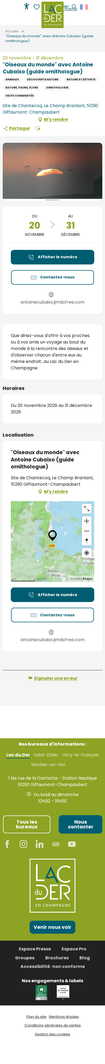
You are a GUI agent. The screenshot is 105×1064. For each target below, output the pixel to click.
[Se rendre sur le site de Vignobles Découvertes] (42, 992)
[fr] (84, 7)
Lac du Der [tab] (18, 755)
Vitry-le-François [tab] (80, 755)
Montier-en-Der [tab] (48, 765)
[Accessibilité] (27, 6)
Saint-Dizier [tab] (46, 755)
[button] (84, 7)
